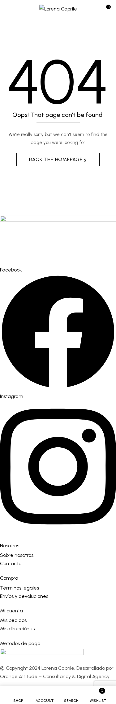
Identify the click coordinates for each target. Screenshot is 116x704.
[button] (105, 10)
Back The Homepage (56, 159)
